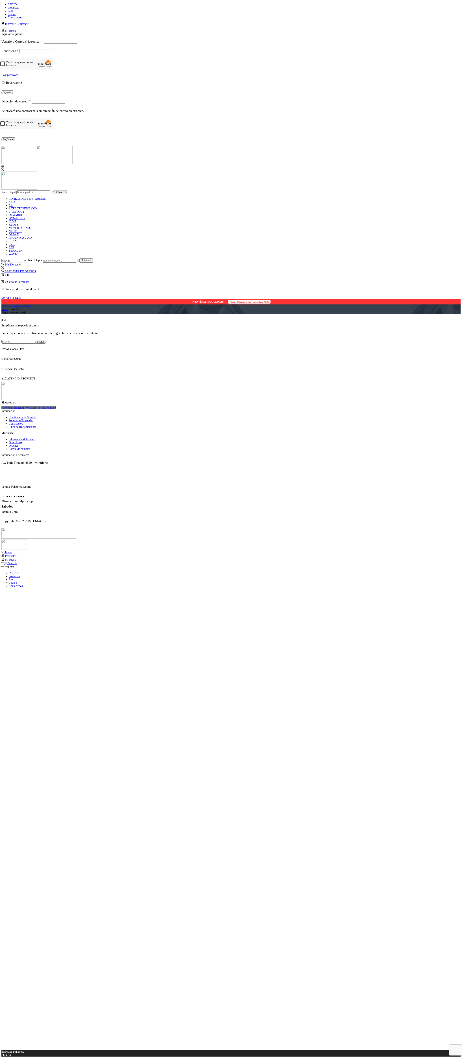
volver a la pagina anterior (16, 306)
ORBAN (14, 234)
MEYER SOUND (19, 227)
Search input (8, 192)
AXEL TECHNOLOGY (23, 208)
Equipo (12, 14)
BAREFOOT (16, 211)
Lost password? (10, 74)
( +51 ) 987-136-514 (14, 477)
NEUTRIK (15, 231)
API (11, 205)
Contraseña (10, 51)
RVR (12, 244)
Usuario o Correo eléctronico (22, 41)
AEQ (12, 201)
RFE (11, 247)
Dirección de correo (16, 101)
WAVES (13, 253)
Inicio (4, 309)
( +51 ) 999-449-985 (14, 472)
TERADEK (16, 250)
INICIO (12, 4)
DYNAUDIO (17, 218)
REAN (13, 240)
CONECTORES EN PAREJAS (27, 198)
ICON (12, 221)
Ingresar (7, 92)
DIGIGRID (15, 214)
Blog (10, 10)
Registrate (8, 139)
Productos (13, 7)
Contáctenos (15, 17)
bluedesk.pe (55, 521)
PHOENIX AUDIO (20, 237)
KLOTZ (13, 224)
